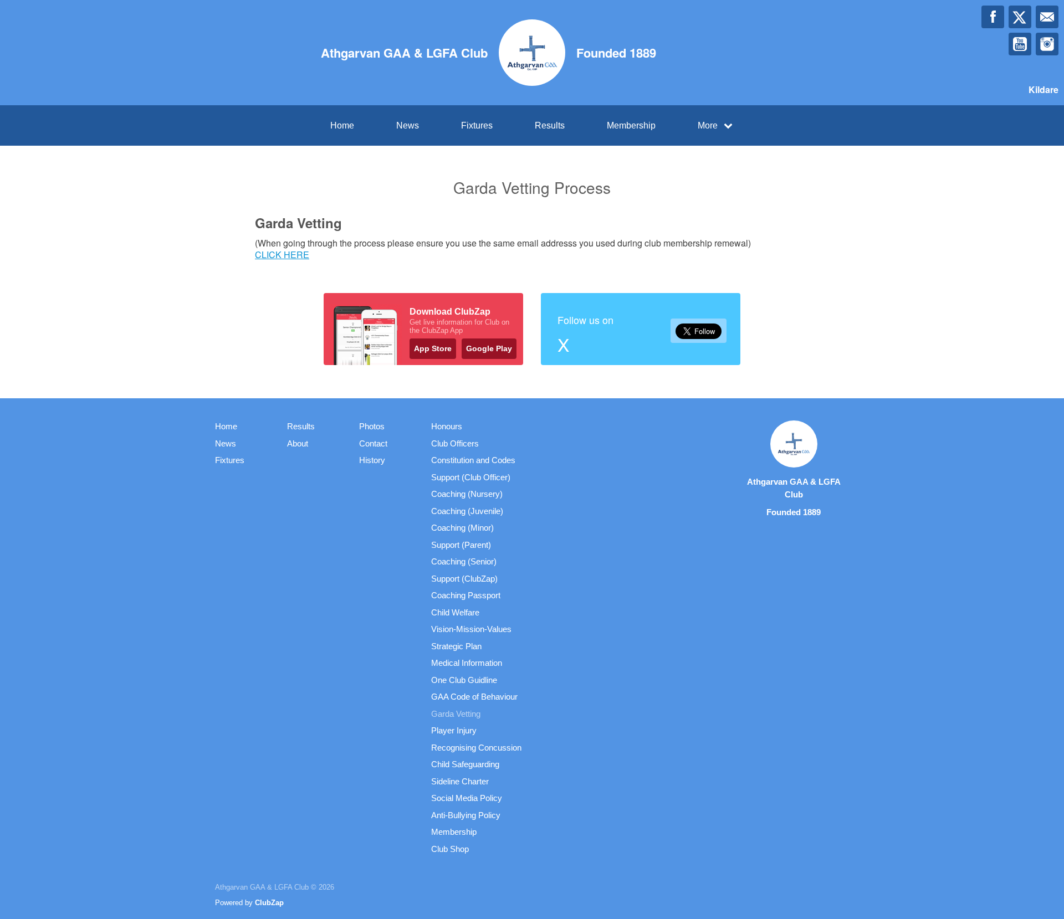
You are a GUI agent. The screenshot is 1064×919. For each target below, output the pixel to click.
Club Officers (455, 443)
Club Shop (450, 849)
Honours (446, 426)
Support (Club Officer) (470, 477)
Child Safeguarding (465, 764)
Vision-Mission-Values (471, 629)
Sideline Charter (460, 781)
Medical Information (466, 663)
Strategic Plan (456, 646)
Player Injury (454, 730)
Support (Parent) (461, 545)
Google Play (489, 348)
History (372, 460)
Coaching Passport (465, 595)
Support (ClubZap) (464, 578)
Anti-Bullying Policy (465, 815)
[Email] (1047, 17)
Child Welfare (455, 612)
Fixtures (477, 125)
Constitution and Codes (473, 460)
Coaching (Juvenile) (467, 511)
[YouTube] (1020, 44)
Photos (372, 426)
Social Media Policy (466, 798)
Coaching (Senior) (464, 561)
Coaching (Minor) (462, 527)
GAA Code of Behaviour (474, 696)
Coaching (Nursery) (467, 494)
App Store (433, 348)
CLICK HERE (282, 254)
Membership (631, 125)
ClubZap (269, 903)
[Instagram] (1047, 44)
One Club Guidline (464, 680)
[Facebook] (992, 17)
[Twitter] (1020, 17)
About (297, 443)
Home (342, 125)
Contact (373, 443)
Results (550, 125)
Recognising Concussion (476, 747)
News (407, 125)
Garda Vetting (455, 713)
